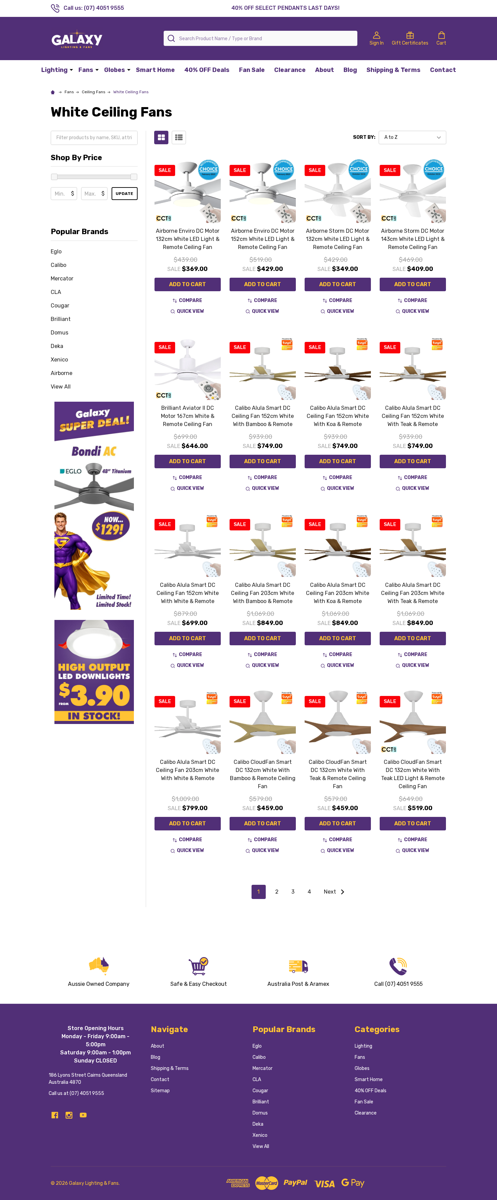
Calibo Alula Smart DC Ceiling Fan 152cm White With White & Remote (188, 593)
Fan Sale (252, 70)
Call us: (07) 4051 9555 (94, 8)
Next (330, 892)
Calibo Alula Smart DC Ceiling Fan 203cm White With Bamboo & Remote (262, 593)
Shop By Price (76, 157)
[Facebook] (55, 1115)
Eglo (56, 251)
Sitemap (160, 1091)
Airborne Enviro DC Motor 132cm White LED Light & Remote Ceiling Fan (187, 239)
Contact (443, 70)
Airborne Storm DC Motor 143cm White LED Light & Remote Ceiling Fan (413, 239)
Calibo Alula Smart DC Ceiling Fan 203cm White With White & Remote (187, 770)
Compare (190, 300)
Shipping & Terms (393, 70)
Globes (114, 70)
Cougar (60, 305)
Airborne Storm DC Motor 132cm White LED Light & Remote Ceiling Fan (338, 239)
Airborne (61, 373)
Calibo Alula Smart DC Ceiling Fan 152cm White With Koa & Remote (338, 416)
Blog (350, 70)
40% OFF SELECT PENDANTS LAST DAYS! (285, 8)
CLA (56, 292)
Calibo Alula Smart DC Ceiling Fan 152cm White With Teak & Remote (413, 416)
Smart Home (155, 70)
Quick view (190, 311)
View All (61, 386)
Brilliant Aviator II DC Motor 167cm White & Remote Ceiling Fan (187, 416)
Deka (57, 346)
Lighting (54, 70)
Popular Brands (80, 231)
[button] (94, 506)
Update (124, 193)
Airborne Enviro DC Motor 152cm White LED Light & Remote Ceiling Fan (262, 239)
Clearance (290, 70)
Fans (85, 70)
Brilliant (61, 319)
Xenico (59, 359)
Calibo (58, 265)
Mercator (62, 278)
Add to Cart (187, 284)
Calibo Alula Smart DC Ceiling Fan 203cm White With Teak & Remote (412, 593)
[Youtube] (83, 1115)
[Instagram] (69, 1115)
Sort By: (364, 137)
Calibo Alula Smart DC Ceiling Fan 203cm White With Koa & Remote (337, 593)
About (324, 70)
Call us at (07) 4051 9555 (76, 1093)
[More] (71, 69)
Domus (59, 332)
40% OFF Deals (207, 70)
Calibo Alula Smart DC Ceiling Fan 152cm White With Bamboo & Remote (263, 416)
